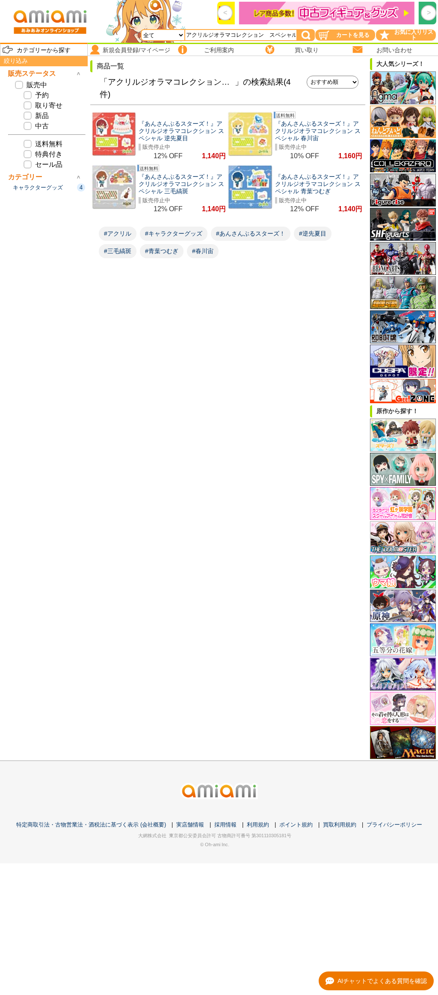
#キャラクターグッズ (173, 233)
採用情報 (225, 824)
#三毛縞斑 (117, 251)
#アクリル (117, 233)
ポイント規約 (296, 824)
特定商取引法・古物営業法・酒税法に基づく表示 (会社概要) (91, 824)
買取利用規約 (339, 824)
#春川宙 (202, 251)
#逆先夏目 (312, 233)
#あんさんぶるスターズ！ (250, 233)
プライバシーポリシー (394, 824)
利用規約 (258, 824)
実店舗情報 (190, 824)
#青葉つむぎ (161, 251)
